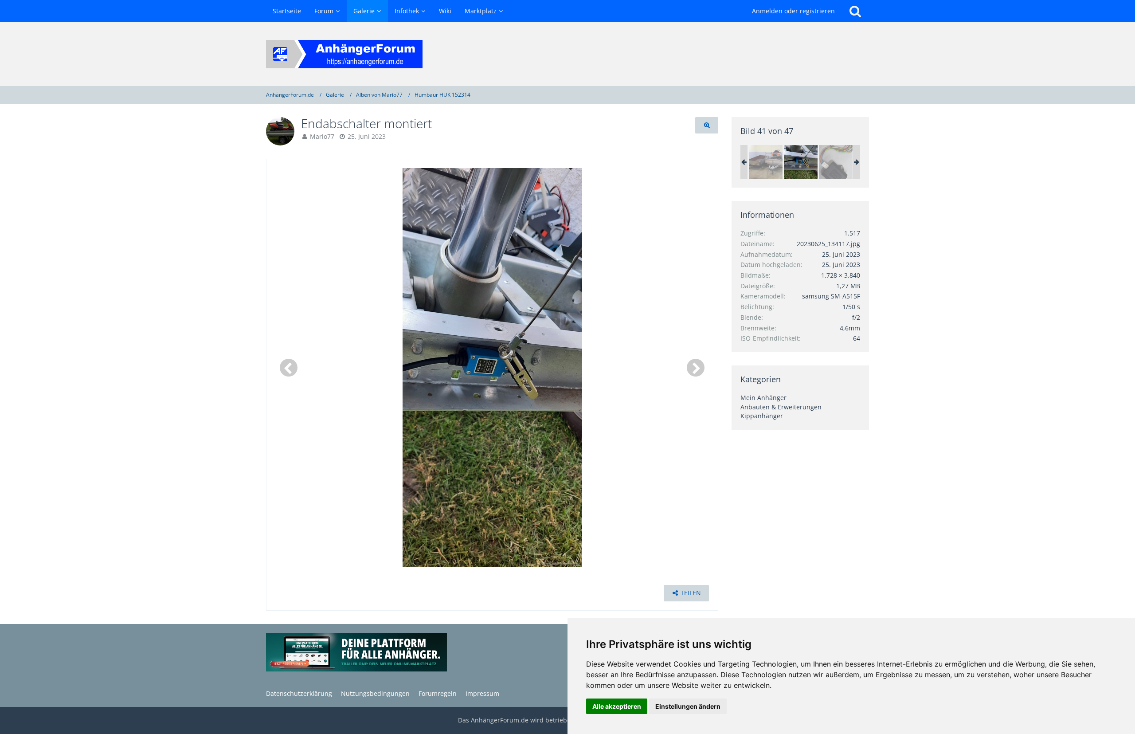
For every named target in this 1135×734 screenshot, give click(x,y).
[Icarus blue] (836, 162)
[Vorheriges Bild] (288, 368)
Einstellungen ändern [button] (687, 706)
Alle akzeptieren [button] (616, 706)
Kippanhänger (761, 416)
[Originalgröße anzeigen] (706, 125)
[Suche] (855, 11)
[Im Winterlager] (766, 162)
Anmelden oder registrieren (793, 11)
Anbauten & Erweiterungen (781, 407)
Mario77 (322, 136)
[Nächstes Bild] (695, 368)
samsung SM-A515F (831, 296)
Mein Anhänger (763, 397)
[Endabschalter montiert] (801, 162)
